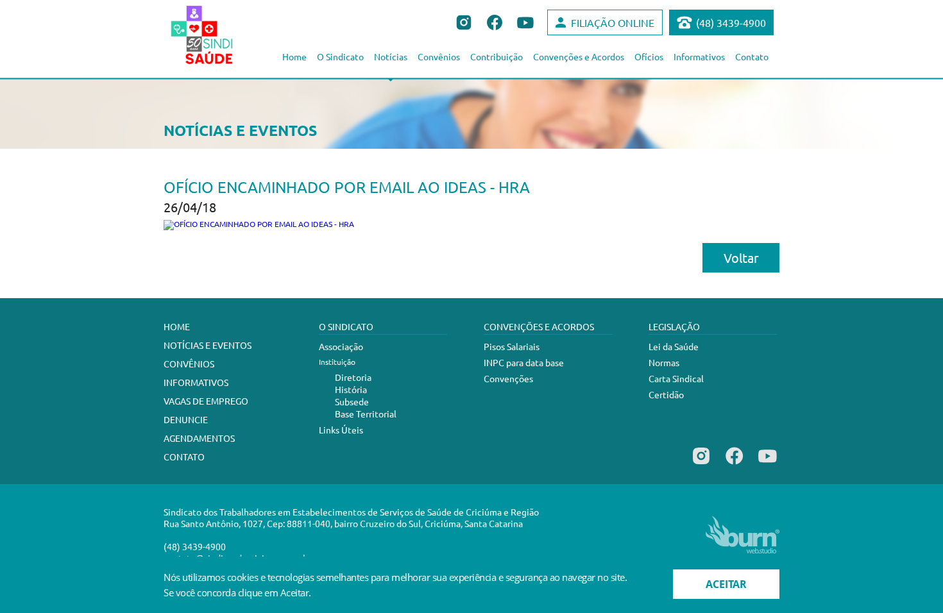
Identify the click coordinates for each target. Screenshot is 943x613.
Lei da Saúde (674, 346)
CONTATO (184, 456)
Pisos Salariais (511, 346)
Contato (752, 56)
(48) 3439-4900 (731, 22)
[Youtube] (767, 464)
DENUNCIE (186, 419)
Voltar (741, 257)
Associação (341, 346)
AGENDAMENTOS (199, 438)
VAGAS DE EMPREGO (206, 401)
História (351, 389)
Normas (664, 362)
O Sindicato (340, 56)
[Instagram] (701, 464)
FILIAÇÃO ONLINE (612, 22)
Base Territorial (365, 413)
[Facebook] (734, 464)
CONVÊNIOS (189, 363)
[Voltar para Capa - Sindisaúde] (215, 35)
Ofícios (648, 56)
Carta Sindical (676, 378)
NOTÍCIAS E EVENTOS (207, 345)
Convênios (439, 56)
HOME (177, 326)
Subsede (352, 401)
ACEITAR (726, 584)
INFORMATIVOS (196, 382)
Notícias (390, 56)
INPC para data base (524, 362)
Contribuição (496, 56)
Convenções (508, 378)
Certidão (666, 394)
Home (294, 56)
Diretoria (353, 377)
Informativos (699, 56)
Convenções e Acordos (578, 56)
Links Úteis (341, 429)
